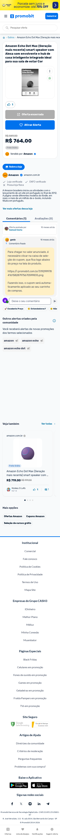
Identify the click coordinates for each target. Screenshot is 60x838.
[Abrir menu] (6, 16)
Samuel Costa (15, 230)
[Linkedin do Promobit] (39, 803)
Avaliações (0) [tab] (44, 218)
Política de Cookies (30, 566)
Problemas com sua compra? (30, 766)
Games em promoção (30, 682)
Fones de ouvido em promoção (30, 674)
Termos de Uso (30, 582)
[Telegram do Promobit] (48, 803)
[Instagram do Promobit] (30, 803)
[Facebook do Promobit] (12, 803)
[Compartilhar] (50, 78)
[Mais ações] (50, 71)
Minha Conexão (30, 632)
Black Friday (30, 659)
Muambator (30, 640)
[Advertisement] (30, 386)
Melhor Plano (30, 616)
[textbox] (30, 301)
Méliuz (30, 624)
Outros (11, 37)
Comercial (30, 551)
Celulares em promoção (30, 667)
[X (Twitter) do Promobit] (21, 803)
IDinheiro (30, 609)
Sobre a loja (15, 166)
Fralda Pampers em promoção (30, 698)
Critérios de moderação (30, 751)
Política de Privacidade (30, 574)
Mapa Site (30, 589)
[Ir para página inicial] (5, 37)
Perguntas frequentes (30, 758)
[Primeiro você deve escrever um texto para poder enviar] (54, 301)
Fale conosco (30, 558)
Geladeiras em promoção (30, 690)
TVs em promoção (30, 705)
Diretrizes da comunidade (30, 743)
